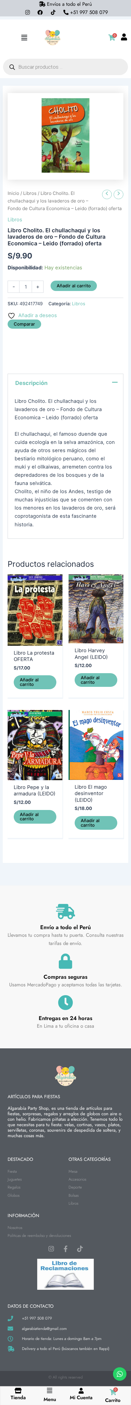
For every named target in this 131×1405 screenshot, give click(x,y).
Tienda (18, 1397)
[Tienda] (18, 1390)
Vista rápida (35, 640)
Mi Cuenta (81, 1397)
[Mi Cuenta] (81, 1390)
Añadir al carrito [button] (29, 682)
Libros (30, 193)
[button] (24, 37)
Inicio (13, 193)
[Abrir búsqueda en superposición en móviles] (65, 67)
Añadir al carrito (74, 286)
